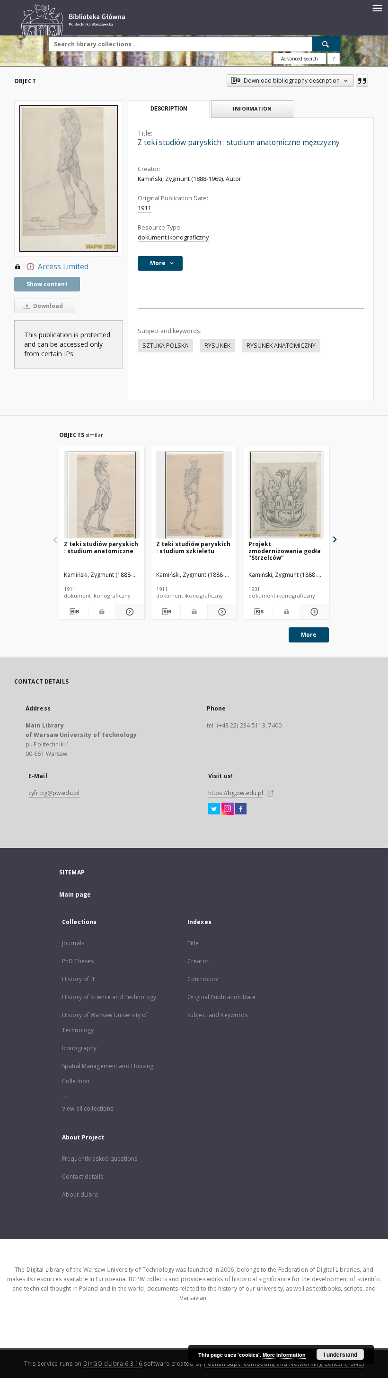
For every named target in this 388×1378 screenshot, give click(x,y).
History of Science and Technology (109, 997)
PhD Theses (78, 961)
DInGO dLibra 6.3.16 (112, 1364)
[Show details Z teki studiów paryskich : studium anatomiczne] (128, 612)
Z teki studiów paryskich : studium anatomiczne (101, 547)
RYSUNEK (217, 346)
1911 (144, 208)
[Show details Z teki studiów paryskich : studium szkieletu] (220, 612)
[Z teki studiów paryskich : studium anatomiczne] (101, 495)
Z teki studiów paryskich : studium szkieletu (193, 547)
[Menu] (377, 7)
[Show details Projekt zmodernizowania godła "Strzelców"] (313, 612)
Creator (198, 961)
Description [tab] (168, 108)
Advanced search (299, 58)
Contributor (203, 979)
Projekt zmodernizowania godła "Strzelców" (284, 550)
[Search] (326, 43)
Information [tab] (252, 108)
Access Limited (63, 267)
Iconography (79, 1048)
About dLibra (80, 1194)
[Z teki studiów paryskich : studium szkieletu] (194, 495)
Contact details (82, 1177)
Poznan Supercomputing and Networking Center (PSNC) (284, 1364)
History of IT (79, 979)
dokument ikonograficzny (173, 237)
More (309, 635)
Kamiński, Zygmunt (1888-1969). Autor (189, 179)
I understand (340, 1354)
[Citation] (362, 81)
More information (284, 1354)
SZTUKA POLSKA (165, 346)
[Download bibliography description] (73, 612)
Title (193, 943)
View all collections (87, 1108)
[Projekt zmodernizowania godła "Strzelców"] (286, 495)
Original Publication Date (221, 997)
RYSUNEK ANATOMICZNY (281, 346)
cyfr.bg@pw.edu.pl (53, 793)
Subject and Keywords (217, 1015)
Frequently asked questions (99, 1159)
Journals (73, 943)
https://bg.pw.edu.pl (235, 793)
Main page (75, 894)
